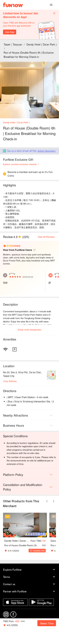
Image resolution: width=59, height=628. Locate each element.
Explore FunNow (12, 569)
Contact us (9, 584)
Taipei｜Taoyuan (13, 44)
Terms (6, 577)
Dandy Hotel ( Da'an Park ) (41, 44)
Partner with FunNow (14, 591)
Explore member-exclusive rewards (20, 164)
